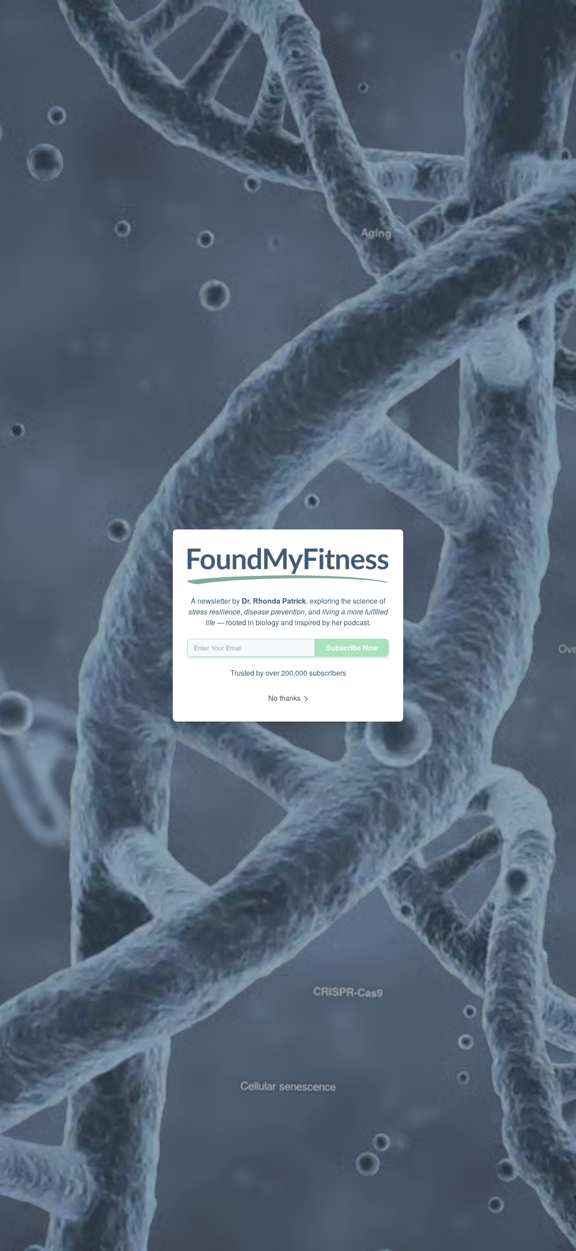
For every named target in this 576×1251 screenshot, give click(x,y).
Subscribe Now (352, 647)
